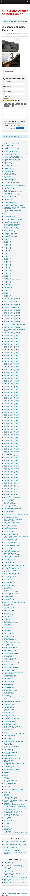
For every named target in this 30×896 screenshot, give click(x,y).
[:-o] (15, 100)
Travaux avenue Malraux (10, 658)
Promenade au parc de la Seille (11, 718)
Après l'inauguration (8, 145)
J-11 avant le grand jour (9, 171)
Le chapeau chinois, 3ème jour (11, 491)
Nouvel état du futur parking (10, 724)
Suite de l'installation (8, 673)
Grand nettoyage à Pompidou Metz (12, 144)
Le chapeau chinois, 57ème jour (11, 401)
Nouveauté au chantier (9, 599)
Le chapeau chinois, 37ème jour (11, 434)
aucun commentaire (9, 71)
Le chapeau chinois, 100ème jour (12, 334)
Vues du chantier (8, 635)
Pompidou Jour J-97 (8, 296)
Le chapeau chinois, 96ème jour (11, 340)
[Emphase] (7, 104)
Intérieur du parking (8, 655)
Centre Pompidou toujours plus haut (12, 573)
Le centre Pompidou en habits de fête (13, 519)
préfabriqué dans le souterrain (11, 653)
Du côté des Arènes (8, 744)
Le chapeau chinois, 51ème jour (11, 411)
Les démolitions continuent (10, 783)
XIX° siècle (6, 823)
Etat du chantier (7, 619)
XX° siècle (6, 822)
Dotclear (9, 892)
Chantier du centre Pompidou (11, 539)
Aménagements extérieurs (10, 208)
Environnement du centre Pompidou (12, 211)
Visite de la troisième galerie (10, 150)
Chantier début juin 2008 (10, 559)
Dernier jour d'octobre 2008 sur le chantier (14, 527)
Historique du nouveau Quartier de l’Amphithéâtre (16, 832)
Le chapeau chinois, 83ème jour (11, 360)
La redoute (6, 732)
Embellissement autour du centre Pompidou (14, 207)
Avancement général (9, 610)
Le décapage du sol (8, 723)
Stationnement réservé (9, 561)
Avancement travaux (9, 760)
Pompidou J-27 (7, 241)
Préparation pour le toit (9, 499)
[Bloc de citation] (10, 106)
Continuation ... (7, 176)
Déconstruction (7, 792)
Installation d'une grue (9, 693)
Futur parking (7, 695)
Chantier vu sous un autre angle (11, 593)
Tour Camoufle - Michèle (10, 862)
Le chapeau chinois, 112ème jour (12, 310)
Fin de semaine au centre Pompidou (12, 508)
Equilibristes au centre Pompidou (12, 568)
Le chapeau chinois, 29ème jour (11, 448)
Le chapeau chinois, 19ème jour (11, 465)
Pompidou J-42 (7, 256)
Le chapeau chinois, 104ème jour (12, 323)
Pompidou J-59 (7, 270)
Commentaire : (6, 96)
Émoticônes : (6, 98)
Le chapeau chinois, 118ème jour (12, 298)
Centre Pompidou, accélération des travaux (14, 567)
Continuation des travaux (10, 578)
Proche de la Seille (8, 608)
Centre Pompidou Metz (9, 585)
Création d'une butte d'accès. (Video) (13, 798)
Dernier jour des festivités (10, 147)
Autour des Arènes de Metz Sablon (15, 12)
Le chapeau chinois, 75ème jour (11, 374)
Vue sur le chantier (8, 500)
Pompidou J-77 (7, 283)
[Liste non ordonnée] (24, 104)
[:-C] (12, 100)
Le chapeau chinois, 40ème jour (11, 429)
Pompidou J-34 (7, 247)
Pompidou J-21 (7, 238)
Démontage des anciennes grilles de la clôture (15, 221)
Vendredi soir (7, 772)
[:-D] (9, 100)
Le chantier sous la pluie (9, 740)
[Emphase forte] (4, 104)
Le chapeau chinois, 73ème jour (11, 377)
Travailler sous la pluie (9, 513)
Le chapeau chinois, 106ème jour (12, 320)
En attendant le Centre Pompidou (12, 622)
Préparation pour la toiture (10, 503)
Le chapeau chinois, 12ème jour (11, 477)
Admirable (6, 292)
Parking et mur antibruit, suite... (11, 647)
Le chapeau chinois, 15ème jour (11, 473)
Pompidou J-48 (7, 261)
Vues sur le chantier (8, 596)
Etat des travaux (7, 743)
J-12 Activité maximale (9, 173)
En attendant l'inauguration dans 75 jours (14, 205)
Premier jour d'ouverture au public (12, 156)
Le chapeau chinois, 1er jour (10, 494)
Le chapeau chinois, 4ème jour (11, 490)
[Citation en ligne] (16, 104)
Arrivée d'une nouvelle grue (10, 690)
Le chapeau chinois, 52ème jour (11, 409)
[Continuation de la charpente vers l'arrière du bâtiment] (11, 45)
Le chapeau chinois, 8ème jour (11, 483)
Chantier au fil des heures (10, 607)
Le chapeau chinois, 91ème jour (11, 347)
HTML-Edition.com (23, 893)
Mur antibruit (7, 649)
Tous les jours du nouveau (10, 686)
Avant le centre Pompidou (10, 188)
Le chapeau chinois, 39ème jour (11, 431)
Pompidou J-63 (7, 272)
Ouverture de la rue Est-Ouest (11, 534)
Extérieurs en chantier (9, 230)
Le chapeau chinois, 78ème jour (11, 367)
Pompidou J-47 (7, 259)
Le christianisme (7, 829)
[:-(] (11, 100)
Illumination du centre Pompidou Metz (13, 232)
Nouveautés (6, 590)
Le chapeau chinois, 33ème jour (11, 440)
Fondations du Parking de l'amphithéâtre (13, 741)
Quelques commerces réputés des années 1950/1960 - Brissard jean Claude (14, 883)
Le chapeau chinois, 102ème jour (12, 327)
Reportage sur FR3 (8, 502)
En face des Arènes (8, 579)
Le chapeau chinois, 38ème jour (11, 432)
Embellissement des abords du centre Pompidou (15, 185)
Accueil (4, 20)
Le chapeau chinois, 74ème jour (11, 375)
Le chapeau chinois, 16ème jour (11, 471)
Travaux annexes (8, 193)
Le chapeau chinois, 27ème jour (11, 451)
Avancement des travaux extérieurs (12, 194)
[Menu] (27, 2)
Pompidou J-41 (7, 255)
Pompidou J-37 (7, 253)
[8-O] (18, 100)
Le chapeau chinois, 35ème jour (11, 437)
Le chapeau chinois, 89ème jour (11, 350)
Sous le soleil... (7, 710)
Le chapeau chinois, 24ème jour (11, 457)
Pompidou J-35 (7, 249)
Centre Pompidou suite (9, 496)
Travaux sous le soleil (9, 633)
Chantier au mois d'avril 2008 (11, 576)
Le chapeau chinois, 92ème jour (11, 346)
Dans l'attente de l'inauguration (11, 204)
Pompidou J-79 (7, 284)
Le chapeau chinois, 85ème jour (11, 357)
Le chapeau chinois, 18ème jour (11, 466)
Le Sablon (9, 20)
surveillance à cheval (9, 664)
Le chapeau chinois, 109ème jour (12, 315)
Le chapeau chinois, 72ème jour (11, 378)
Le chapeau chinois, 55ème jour (11, 405)
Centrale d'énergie (8, 656)
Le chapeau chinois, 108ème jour (12, 317)
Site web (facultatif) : (8, 91)
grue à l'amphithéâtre (9, 709)
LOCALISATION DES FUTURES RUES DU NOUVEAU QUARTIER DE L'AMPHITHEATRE (15, 805)
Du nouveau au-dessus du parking (12, 545)
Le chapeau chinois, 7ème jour (11, 485)
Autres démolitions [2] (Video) (11, 812)
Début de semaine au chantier (11, 564)
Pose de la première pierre (10, 749)
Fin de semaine (7, 587)
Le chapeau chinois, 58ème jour (11, 400)
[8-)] (13, 100)
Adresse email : (7, 86)
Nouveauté (6, 581)
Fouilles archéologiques (9, 198)
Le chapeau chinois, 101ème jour (12, 332)
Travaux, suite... (7, 703)
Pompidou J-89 (7, 289)
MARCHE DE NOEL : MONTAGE (11, 746)
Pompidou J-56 (7, 267)
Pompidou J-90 (7, 290)
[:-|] (8, 100)
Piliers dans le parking (9, 670)
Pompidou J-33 (7, 245)
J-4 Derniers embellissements (11, 164)
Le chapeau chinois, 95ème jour (11, 341)
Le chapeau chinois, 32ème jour (11, 442)
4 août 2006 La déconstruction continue (13, 789)
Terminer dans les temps (10, 196)
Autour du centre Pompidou (10, 202)
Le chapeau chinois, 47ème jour (11, 417)
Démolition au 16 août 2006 (10, 780)
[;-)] (5, 100)
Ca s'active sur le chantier (10, 715)
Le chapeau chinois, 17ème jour (11, 468)
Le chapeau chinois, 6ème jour (11, 486)
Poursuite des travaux (9, 704)
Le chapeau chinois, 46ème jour (11, 418)
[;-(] (16, 100)
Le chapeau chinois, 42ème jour (11, 426)
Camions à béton (8, 613)
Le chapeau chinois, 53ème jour (11, 408)
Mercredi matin (7, 781)
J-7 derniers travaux (8, 168)
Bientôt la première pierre (10, 755)
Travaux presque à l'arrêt (10, 720)
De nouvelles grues (8, 680)
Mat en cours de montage (10, 525)
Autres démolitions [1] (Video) (11, 814)
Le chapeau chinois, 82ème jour (11, 361)
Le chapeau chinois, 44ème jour (11, 422)
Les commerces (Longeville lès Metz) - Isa (14, 865)
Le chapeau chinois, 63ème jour (11, 392)
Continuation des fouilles (9, 721)
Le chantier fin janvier (9, 595)
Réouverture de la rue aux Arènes (12, 766)
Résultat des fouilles (8, 712)
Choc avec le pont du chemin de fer (12, 369)
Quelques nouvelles (8, 625)
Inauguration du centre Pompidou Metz (13, 157)
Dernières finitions (8, 213)
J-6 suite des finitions (9, 167)
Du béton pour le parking (10, 574)
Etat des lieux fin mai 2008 (10, 562)
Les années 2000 (8, 820)
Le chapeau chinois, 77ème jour (11, 371)
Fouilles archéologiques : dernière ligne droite (15, 734)
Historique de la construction (10, 179)
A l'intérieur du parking (9, 644)
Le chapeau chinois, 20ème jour (11, 463)
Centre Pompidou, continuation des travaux (14, 524)
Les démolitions (7, 817)
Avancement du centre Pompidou (12, 540)
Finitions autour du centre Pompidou (12, 210)
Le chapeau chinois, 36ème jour (11, 435)
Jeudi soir (6, 775)
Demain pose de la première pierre (12, 752)
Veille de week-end (8, 604)
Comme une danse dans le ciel (11, 663)
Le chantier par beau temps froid (11, 522)
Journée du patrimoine (9, 537)
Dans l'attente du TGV (9, 692)
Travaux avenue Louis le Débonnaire (12, 554)
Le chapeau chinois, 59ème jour (11, 398)
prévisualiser (12, 128)
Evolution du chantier (9, 707)
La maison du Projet (8, 803)
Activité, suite (7, 700)
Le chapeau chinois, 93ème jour (11, 344)
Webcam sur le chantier (9, 747)
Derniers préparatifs (8, 181)
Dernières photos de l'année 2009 (12, 227)
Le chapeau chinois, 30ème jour (11, 446)
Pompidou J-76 (7, 281)
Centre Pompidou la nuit (9, 235)
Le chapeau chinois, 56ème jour (11, 403)
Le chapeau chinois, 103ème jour (12, 326)
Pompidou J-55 (7, 266)
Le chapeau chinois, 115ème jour (12, 304)
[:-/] (6, 100)
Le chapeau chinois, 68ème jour (11, 384)
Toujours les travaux (8, 199)
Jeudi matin (6, 777)
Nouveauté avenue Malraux (10, 629)
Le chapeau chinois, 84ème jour (11, 358)
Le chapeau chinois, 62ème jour (11, 394)
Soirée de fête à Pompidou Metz (11, 148)
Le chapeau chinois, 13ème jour (11, 476)
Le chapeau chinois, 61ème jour (11, 395)
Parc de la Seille (7, 641)
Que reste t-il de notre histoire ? (11, 218)
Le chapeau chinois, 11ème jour (11, 479)
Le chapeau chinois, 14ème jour (11, 474)
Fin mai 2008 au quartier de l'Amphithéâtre (14, 565)
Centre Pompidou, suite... (10, 550)
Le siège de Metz (8, 828)
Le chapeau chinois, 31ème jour (11, 443)
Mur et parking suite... (9, 646)
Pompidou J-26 (7, 239)
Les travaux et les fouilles (10, 727)
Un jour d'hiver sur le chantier (11, 517)
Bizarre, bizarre (7, 252)
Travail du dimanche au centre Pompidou (14, 425)
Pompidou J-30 (7, 244)
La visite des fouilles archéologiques (12, 726)
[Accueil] (1, 2)
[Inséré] (10, 104)
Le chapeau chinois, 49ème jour (11, 414)
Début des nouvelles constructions (12, 769)
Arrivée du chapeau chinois (10, 507)
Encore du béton (8, 588)
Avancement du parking (9, 666)
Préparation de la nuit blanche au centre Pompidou (16, 536)
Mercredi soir (7, 778)
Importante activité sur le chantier (12, 701)
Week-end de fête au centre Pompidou (13, 445)
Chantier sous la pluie (9, 531)
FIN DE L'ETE (7, 754)
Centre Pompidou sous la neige (11, 228)
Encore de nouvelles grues (10, 676)
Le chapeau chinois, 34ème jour (11, 439)
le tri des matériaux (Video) (10, 797)
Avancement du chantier (9, 544)
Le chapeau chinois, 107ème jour (12, 318)
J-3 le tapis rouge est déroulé (11, 160)
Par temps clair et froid (9, 511)
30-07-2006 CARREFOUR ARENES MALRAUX (15, 791)
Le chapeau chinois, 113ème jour (12, 309)
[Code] (18, 104)
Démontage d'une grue (9, 454)
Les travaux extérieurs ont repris (11, 215)
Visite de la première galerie (10, 154)
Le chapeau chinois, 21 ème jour (11, 462)
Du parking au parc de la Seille (11, 618)
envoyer (20, 128)
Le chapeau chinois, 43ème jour (11, 423)
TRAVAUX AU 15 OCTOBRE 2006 (12, 758)
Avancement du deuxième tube (11, 551)
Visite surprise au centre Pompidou (12, 279)
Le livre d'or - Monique (9, 876)
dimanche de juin (8, 689)
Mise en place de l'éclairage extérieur (13, 191)
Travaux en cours (8, 510)
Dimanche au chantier (9, 547)
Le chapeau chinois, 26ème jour (11, 452)
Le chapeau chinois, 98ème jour (11, 337)
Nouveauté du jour (8, 661)
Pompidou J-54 (7, 264)
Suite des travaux (8, 669)
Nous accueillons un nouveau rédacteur (13, 811)
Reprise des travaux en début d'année (13, 601)
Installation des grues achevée (11, 667)
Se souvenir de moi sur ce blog (12, 125)
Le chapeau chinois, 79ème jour (11, 366)
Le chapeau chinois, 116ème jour (12, 303)
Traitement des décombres (10, 771)
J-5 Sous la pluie (8, 165)
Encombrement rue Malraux (10, 528)
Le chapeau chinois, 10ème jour (11, 480)
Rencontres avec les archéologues (12, 642)
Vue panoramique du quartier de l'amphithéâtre (15, 324)
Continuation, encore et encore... (12, 174)
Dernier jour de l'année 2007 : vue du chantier (15, 602)
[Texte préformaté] (7, 106)
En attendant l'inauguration (10, 233)
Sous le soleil (7, 571)
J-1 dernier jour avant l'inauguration (12, 159)
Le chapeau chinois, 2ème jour (11, 493)
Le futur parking (7, 738)
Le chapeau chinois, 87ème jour (11, 354)
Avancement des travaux (10, 553)
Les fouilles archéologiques (10, 819)
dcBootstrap (12, 893)
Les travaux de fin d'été (9, 768)
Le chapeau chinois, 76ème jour (11, 372)
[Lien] (13, 106)
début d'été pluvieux (8, 678)
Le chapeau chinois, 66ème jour (11, 388)
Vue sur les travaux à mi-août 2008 (12, 542)
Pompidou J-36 (7, 250)
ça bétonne (6, 605)
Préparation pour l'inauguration (11, 182)
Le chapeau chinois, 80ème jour (11, 364)
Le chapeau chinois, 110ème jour (12, 313)
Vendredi (6, 774)
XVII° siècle (6, 826)
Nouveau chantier (8, 652)
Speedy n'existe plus (9, 785)
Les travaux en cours (9, 533)
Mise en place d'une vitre (10, 505)
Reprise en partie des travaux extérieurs (13, 224)
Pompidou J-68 (7, 275)
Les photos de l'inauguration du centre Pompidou (15, 153)
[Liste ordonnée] (4, 106)
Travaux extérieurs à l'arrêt (10, 225)
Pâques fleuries (7, 190)
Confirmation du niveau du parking (12, 737)
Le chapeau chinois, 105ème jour (12, 321)
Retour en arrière (8, 627)
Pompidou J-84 (7, 286)
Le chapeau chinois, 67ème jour (11, 386)
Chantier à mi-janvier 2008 (10, 598)
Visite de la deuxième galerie (11, 151)
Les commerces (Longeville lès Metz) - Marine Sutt (16, 877)
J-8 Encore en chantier (9, 170)
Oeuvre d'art (7, 469)
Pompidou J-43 (7, 258)
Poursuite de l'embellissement (11, 184)
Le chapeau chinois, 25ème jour (11, 456)
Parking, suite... (7, 621)
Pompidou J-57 (7, 269)
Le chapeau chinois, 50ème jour (11, 412)
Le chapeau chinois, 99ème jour (11, 335)
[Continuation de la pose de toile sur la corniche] (11, 60)
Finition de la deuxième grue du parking (13, 672)
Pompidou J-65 (7, 273)
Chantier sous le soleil (9, 730)
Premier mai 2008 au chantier (11, 570)
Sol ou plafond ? (7, 638)
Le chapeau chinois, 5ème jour (11, 488)
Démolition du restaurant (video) (11, 815)
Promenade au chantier (9, 520)
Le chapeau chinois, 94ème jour (11, 343)
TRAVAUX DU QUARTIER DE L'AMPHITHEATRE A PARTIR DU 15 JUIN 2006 (16, 801)
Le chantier (6, 761)
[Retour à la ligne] (21, 104)
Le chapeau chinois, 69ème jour (11, 383)
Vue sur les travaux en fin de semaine (13, 219)
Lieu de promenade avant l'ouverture (13, 187)
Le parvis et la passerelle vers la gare (13, 307)
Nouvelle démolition (8, 788)
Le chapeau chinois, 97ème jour (11, 338)
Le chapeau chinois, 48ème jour (11, 415)
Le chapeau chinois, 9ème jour (11, 482)
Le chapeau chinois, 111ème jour (12, 312)
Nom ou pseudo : (7, 81)
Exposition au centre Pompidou (11, 556)
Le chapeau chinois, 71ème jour (11, 380)
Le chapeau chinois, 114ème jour (12, 306)
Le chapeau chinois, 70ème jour (11, 381)
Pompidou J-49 (7, 262)
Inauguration (7, 683)
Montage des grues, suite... (10, 675)
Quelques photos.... (8, 706)
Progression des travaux (9, 636)
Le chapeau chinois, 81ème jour (11, 363)
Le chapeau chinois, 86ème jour (11, 355)
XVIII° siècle (6, 825)
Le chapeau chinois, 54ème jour (11, 406)
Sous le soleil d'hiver (8, 729)
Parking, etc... (7, 612)
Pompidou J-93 (7, 295)
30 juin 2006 (7, 794)
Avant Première (7, 162)
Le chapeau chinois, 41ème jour (11, 428)
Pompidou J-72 (7, 278)
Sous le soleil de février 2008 (11, 591)
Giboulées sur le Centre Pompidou (12, 497)
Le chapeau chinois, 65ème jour (11, 389)
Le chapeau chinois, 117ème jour (12, 300)
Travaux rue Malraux (9, 530)
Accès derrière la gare (9, 687)
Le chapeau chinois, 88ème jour (11, 352)
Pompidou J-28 (7, 242)
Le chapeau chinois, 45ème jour (11, 420)
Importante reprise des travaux (11, 222)
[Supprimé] (13, 104)
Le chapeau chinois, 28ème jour (11, 449)
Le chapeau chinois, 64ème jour (11, 391)
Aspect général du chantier (10, 650)
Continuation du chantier (9, 216)
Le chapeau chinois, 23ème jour (11, 459)
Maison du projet (8, 287)
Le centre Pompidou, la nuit (10, 301)
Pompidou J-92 (7, 293)
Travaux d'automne (8, 632)
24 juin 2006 (7, 795)
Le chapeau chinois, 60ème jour (11, 397)
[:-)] (3, 100)
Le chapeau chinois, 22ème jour (11, 460)
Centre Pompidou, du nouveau (11, 717)
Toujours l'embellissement (10, 177)
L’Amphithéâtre (7, 831)
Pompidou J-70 (7, 276)
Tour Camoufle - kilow (9, 864)
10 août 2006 (7, 786)
